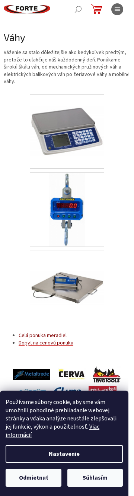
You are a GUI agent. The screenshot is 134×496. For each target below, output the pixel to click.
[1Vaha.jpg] (67, 119)
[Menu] (117, 9)
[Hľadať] (78, 9)
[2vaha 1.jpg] (67, 209)
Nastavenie (64, 454)
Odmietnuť (33, 478)
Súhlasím (95, 478)
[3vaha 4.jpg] (67, 267)
